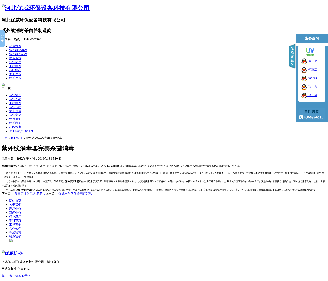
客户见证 (17, 138)
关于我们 (15, 204)
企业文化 (15, 115)
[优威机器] (12, 253)
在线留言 (15, 127)
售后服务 (15, 119)
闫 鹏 (312, 61)
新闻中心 (15, 212)
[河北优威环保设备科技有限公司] (46, 8)
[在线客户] (292, 56)
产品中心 (15, 208)
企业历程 (15, 107)
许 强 (312, 95)
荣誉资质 (15, 111)
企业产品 (15, 99)
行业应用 (15, 216)
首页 (5, 138)
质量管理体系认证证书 (29, 193)
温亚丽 (312, 78)
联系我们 (15, 123)
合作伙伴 (15, 228)
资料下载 (15, 220)
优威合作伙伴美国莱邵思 (75, 193)
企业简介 (15, 95)
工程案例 (15, 103)
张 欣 (312, 86)
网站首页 (15, 200)
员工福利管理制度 (21, 131)
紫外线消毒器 (24, 189)
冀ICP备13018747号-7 (16, 275)
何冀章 (312, 69)
